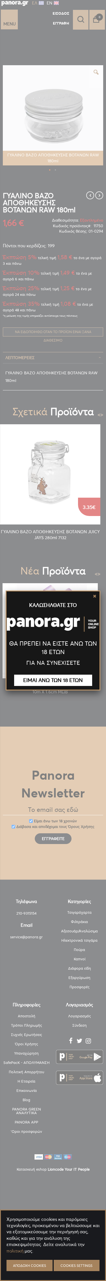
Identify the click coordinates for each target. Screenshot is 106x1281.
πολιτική (15, 1251)
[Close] (95, 596)
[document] (53, 1264)
